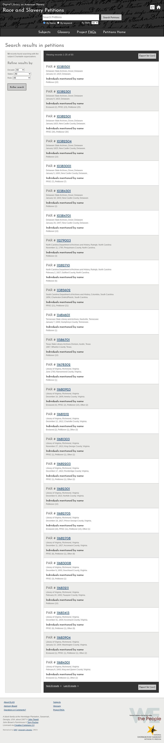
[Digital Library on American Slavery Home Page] (158, 9)
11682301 (63, 489)
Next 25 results (52, 686)
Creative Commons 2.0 (24, 725)
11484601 (63, 315)
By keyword (66, 23)
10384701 (64, 215)
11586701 (63, 340)
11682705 (63, 513)
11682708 (64, 538)
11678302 (63, 364)
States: (11, 74)
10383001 (64, 166)
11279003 (64, 240)
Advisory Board (10, 706)
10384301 (64, 191)
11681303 (63, 439)
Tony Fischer (32, 722)
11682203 (64, 464)
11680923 (64, 389)
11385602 (63, 290)
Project (86, 32)
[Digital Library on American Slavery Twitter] (152, 9)
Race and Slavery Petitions (33, 10)
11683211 (63, 588)
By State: (86, 23)
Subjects (44, 32)
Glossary (63, 32)
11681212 (63, 414)
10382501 (64, 116)
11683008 (64, 563)
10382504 (64, 141)
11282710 (63, 265)
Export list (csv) (147, 56)
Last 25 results (70, 686)
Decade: (11, 70)
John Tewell (33, 719)
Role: (10, 78)
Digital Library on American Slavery (23, 4)
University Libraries (25, 730)
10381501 (63, 67)
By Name (51, 23)
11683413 (63, 613)
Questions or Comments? (15, 710)
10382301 (64, 91)
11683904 (64, 637)
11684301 (63, 662)
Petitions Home (114, 32)
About (9, 702)
